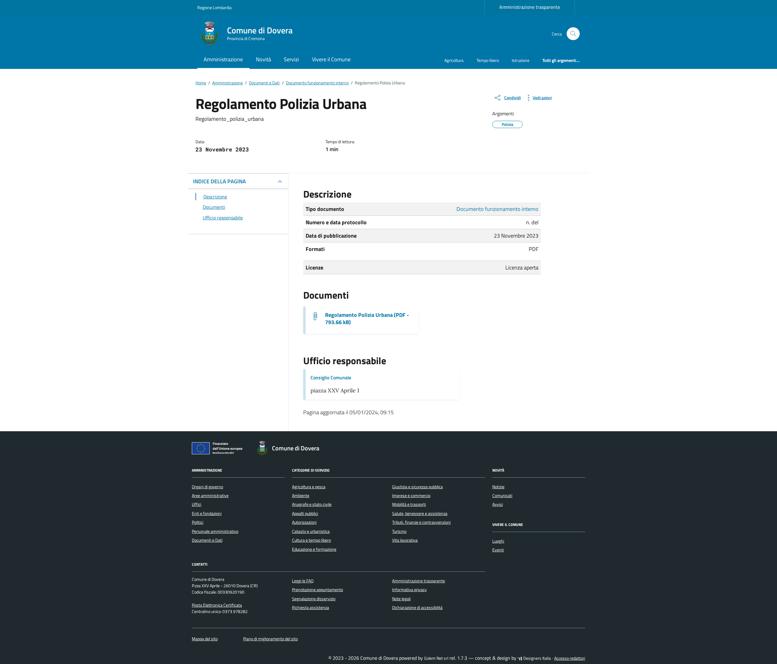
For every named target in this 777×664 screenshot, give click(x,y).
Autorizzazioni (304, 522)
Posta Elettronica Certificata (217, 605)
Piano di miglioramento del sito (270, 638)
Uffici (196, 504)
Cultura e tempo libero (311, 540)
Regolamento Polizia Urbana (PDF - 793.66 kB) (367, 318)
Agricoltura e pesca (308, 486)
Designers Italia (536, 658)
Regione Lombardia (214, 7)
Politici (197, 522)
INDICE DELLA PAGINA (219, 181)
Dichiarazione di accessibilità (417, 607)
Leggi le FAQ (303, 581)
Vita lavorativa (405, 540)
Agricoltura (453, 60)
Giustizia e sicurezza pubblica (417, 486)
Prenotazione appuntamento (317, 589)
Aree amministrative (210, 495)
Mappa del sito (205, 638)
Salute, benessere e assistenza (419, 513)
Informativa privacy (409, 589)
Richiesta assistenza (310, 607)
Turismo (399, 531)
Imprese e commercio (411, 495)
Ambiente (300, 495)
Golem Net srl (436, 658)
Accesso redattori (569, 658)
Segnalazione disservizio (313, 598)
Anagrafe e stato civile (311, 504)
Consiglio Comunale (330, 377)
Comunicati (502, 495)
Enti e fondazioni (207, 513)
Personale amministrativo (215, 531)
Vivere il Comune (331, 59)
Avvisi (497, 504)
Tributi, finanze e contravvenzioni (421, 522)
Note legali (401, 598)
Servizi (291, 59)
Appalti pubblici (305, 513)
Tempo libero (488, 60)
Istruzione (520, 60)
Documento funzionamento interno (497, 209)
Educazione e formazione (314, 549)
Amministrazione (223, 59)
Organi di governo (207, 486)
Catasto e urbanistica (311, 531)
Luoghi (498, 541)
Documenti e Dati (207, 540)
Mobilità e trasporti (409, 504)
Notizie (498, 486)
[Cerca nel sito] (573, 33)
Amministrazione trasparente (529, 7)
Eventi (498, 550)
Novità (263, 59)
